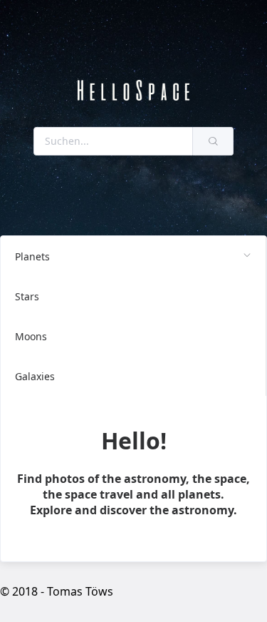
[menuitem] (133, 256)
